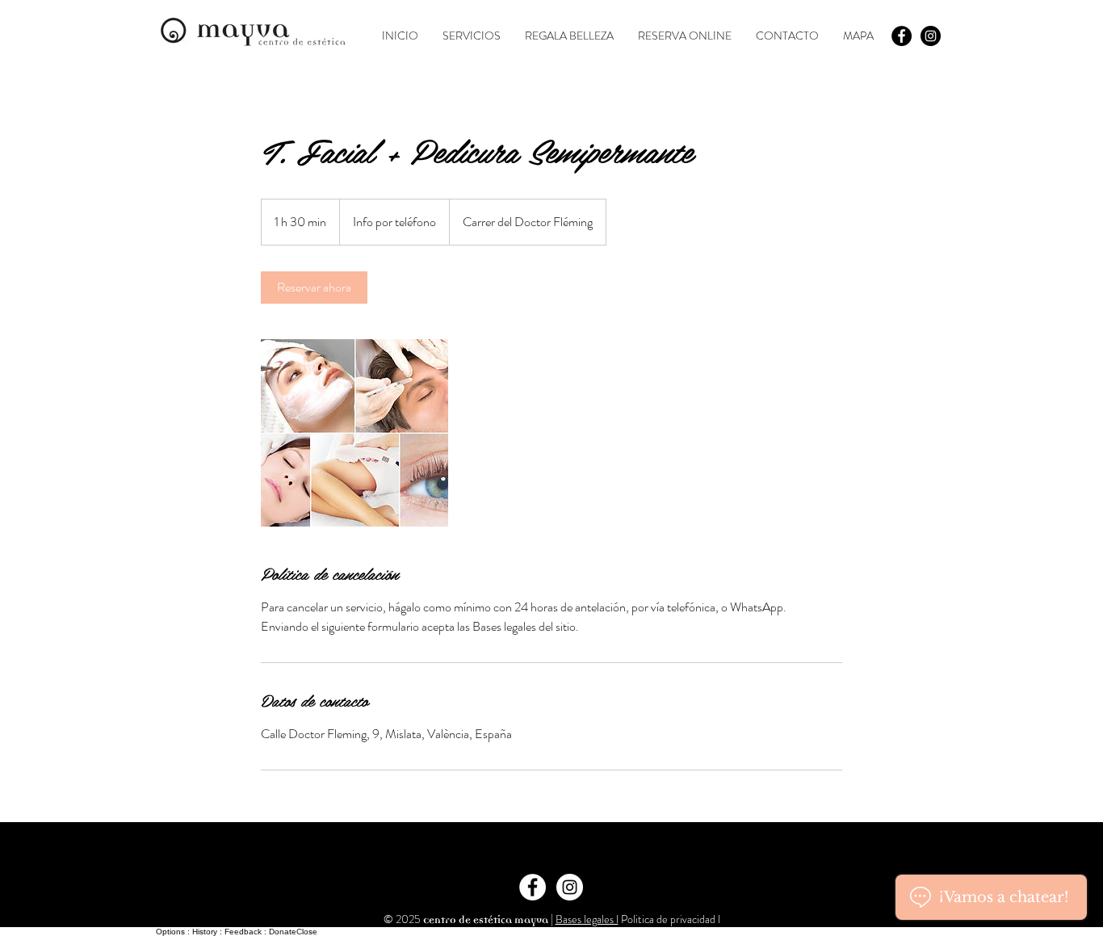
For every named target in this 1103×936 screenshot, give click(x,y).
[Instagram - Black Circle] (931, 36)
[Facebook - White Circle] (532, 887)
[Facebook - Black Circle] (901, 36)
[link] (314, 287)
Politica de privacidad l (669, 919)
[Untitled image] (354, 433)
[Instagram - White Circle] (569, 887)
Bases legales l (587, 919)
